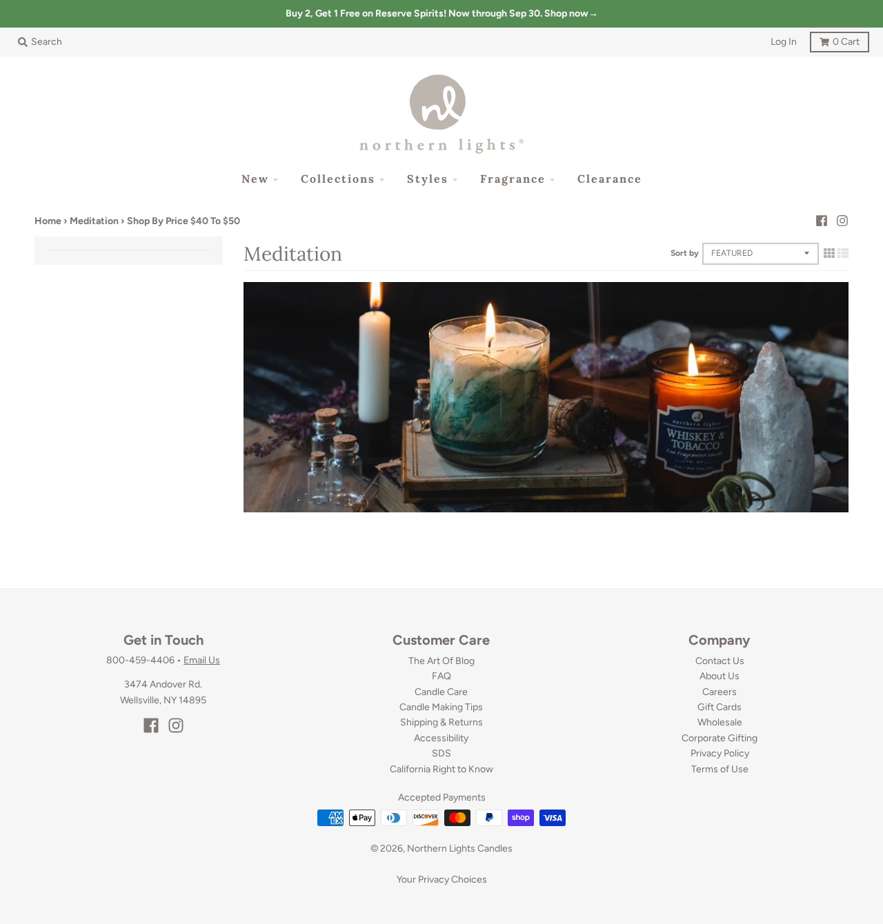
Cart (835, 40)
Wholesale (719, 722)
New (255, 178)
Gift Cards (719, 707)
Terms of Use (719, 769)
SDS (441, 753)
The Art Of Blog (441, 661)
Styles (427, 178)
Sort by (685, 253)
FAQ (441, 676)
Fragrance (513, 178)
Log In (784, 42)
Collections (338, 178)
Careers (719, 692)
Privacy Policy (720, 753)
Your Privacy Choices (442, 879)
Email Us (201, 660)
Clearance (609, 178)
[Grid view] (829, 253)
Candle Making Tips (441, 707)
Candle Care (441, 692)
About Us (720, 676)
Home (47, 221)
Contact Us (719, 661)
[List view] (843, 253)
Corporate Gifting (719, 738)
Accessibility (441, 738)
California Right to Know (441, 769)
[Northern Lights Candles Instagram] (842, 220)
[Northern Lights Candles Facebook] (821, 220)
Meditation (94, 221)
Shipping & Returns (441, 722)
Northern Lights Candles (460, 848)
